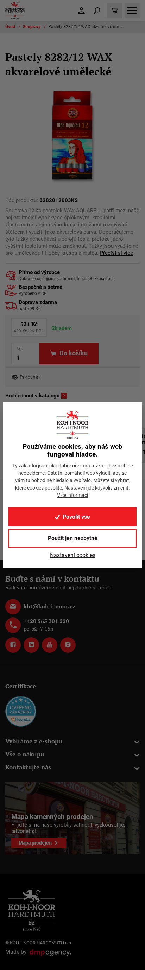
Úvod (10, 26)
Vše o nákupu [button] (24, 754)
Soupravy (32, 26)
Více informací (72, 495)
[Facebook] (13, 645)
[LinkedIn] (31, 645)
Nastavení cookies (72, 555)
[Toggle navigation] (97, 10)
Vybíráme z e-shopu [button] (33, 741)
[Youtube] (49, 645)
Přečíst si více (116, 253)
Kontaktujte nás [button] (28, 767)
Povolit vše (76, 516)
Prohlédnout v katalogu (32, 396)
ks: (20, 348)
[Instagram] (68, 645)
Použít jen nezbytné (72, 538)
